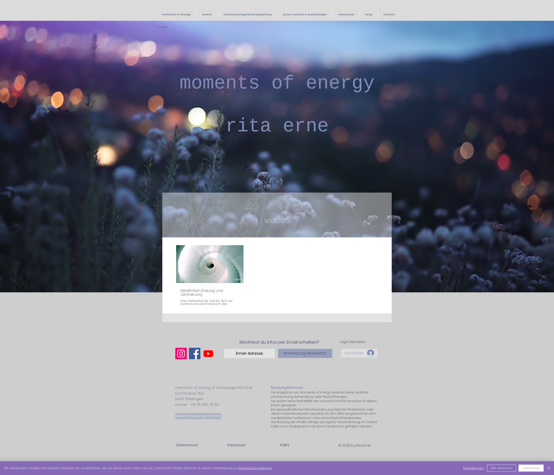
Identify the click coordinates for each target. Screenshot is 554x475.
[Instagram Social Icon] (181, 353)
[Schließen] (548, 468)
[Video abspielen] (209, 264)
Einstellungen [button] (473, 468)
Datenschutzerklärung (255, 468)
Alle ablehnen (501, 468)
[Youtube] (208, 353)
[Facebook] (194, 353)
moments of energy (277, 83)
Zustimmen (531, 468)
